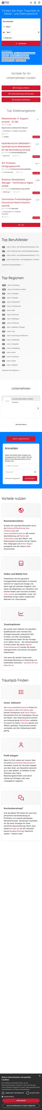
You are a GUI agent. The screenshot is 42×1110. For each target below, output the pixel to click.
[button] (38, 37)
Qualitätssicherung (8, 60)
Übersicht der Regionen (10, 370)
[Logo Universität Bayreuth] (37, 143)
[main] (21, 427)
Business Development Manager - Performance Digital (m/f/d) (17, 182)
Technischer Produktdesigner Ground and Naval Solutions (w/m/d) (16, 202)
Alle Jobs (5, 124)
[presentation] (31, 3)
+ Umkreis (7, 38)
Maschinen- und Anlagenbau (19, 55)
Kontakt (13, 828)
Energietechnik (20, 60)
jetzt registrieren (21, 438)
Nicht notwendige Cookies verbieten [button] (21, 1106)
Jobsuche (24, 723)
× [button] (39, 1076)
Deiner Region (30, 712)
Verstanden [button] (21, 1100)
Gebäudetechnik (7, 53)
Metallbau (5, 55)
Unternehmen (9, 538)
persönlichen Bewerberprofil (23, 763)
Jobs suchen (9, 594)
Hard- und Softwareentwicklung (24, 53)
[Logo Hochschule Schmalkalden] (37, 163)
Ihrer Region (28, 544)
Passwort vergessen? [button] (12, 478)
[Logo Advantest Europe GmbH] (37, 180)
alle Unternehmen (21, 424)
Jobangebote (9, 710)
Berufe (22, 536)
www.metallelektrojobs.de (14, 533)
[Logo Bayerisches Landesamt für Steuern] (37, 119)
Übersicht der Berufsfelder (11, 265)
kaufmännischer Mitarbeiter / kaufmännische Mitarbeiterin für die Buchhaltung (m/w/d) (16, 146)
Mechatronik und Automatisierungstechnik (15, 58)
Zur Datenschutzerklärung (21, 1089)
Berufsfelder (25, 720)
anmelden (30, 478)
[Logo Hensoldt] (37, 199)
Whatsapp (20, 831)
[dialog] (21, 1092)
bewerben (36, 137)
